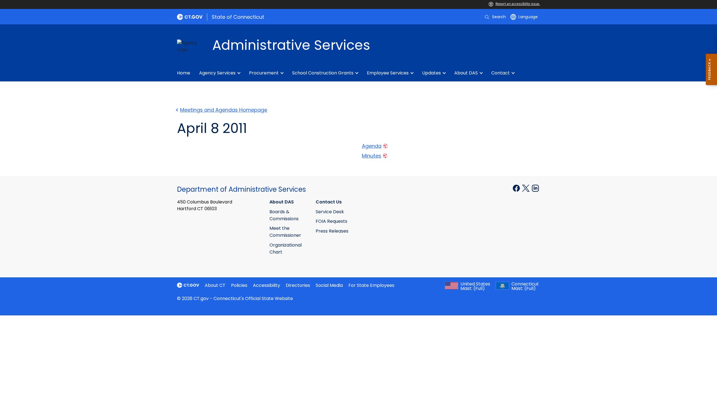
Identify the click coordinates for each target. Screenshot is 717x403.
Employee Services (388, 73)
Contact (500, 73)
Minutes (371, 155)
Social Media (329, 285)
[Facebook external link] (517, 188)
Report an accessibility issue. (517, 3)
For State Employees (371, 285)
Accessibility (266, 285)
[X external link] (526, 188)
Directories (298, 285)
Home (183, 73)
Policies (239, 285)
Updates (431, 73)
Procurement (264, 73)
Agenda (371, 145)
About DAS (466, 73)
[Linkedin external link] (535, 188)
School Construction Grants (322, 73)
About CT (215, 285)
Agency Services (217, 73)
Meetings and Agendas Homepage (223, 109)
